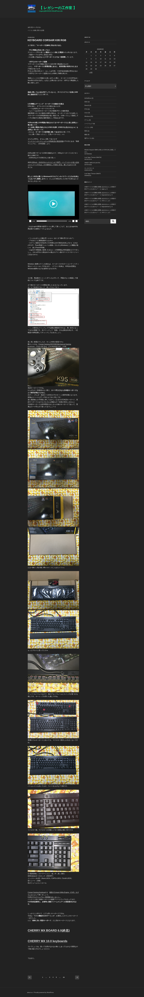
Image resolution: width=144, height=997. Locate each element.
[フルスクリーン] (76, 221)
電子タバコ (87, 138)
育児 (85, 131)
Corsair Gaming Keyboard (37, 892)
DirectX (86, 105)
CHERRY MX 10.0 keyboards (47, 941)
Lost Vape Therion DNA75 (92, 173)
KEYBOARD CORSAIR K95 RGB (47, 40)
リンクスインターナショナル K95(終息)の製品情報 (45, 141)
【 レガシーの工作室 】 (58, 8)
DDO (85, 102)
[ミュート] (73, 221)
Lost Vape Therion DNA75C (93, 157)
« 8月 (90, 72)
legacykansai (106, 195)
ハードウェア (88, 123)
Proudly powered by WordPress (44, 992)
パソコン (87, 127)
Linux (86, 112)
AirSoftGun (87, 98)
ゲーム (86, 120)
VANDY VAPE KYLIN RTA (92, 163)
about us (87, 42)
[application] (53, 204)
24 (64, 977)
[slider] (52, 221)
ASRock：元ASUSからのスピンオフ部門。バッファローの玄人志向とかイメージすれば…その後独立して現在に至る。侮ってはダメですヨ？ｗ (53, 165)
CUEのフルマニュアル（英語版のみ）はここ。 (44, 897)
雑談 (85, 134)
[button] (53, 204)
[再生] (30, 221)
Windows (87, 116)
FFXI (85, 109)
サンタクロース (89, 168)
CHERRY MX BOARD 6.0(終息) (49, 930)
